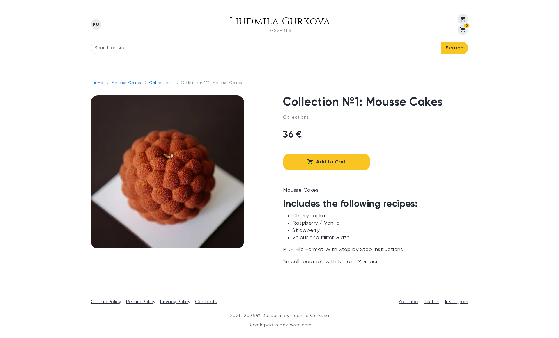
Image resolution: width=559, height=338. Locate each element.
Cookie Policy (106, 302)
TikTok (431, 302)
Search (455, 48)
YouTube (408, 302)
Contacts (206, 302)
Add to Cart (331, 162)
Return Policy (141, 302)
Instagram (456, 302)
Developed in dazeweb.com (280, 325)
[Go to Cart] (463, 19)
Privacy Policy (175, 302)
